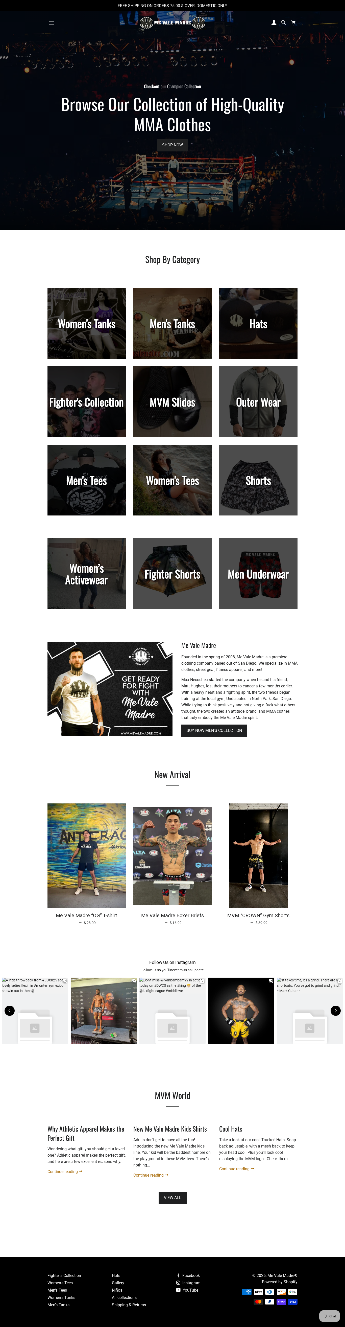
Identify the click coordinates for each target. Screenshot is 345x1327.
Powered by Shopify (280, 1281)
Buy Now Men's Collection (214, 730)
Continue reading (63, 1171)
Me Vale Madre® (282, 1275)
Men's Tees (57, 1290)
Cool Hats (230, 1129)
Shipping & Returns (129, 1304)
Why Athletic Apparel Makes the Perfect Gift (85, 1133)
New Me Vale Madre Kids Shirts (170, 1129)
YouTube (190, 1290)
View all (172, 1197)
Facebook (190, 1275)
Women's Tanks (61, 1297)
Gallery (118, 1282)
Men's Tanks (58, 1304)
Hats (116, 1275)
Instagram (191, 1282)
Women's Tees (60, 1282)
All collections (124, 1297)
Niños (117, 1290)
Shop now (172, 145)
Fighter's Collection (64, 1275)
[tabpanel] (172, 115)
